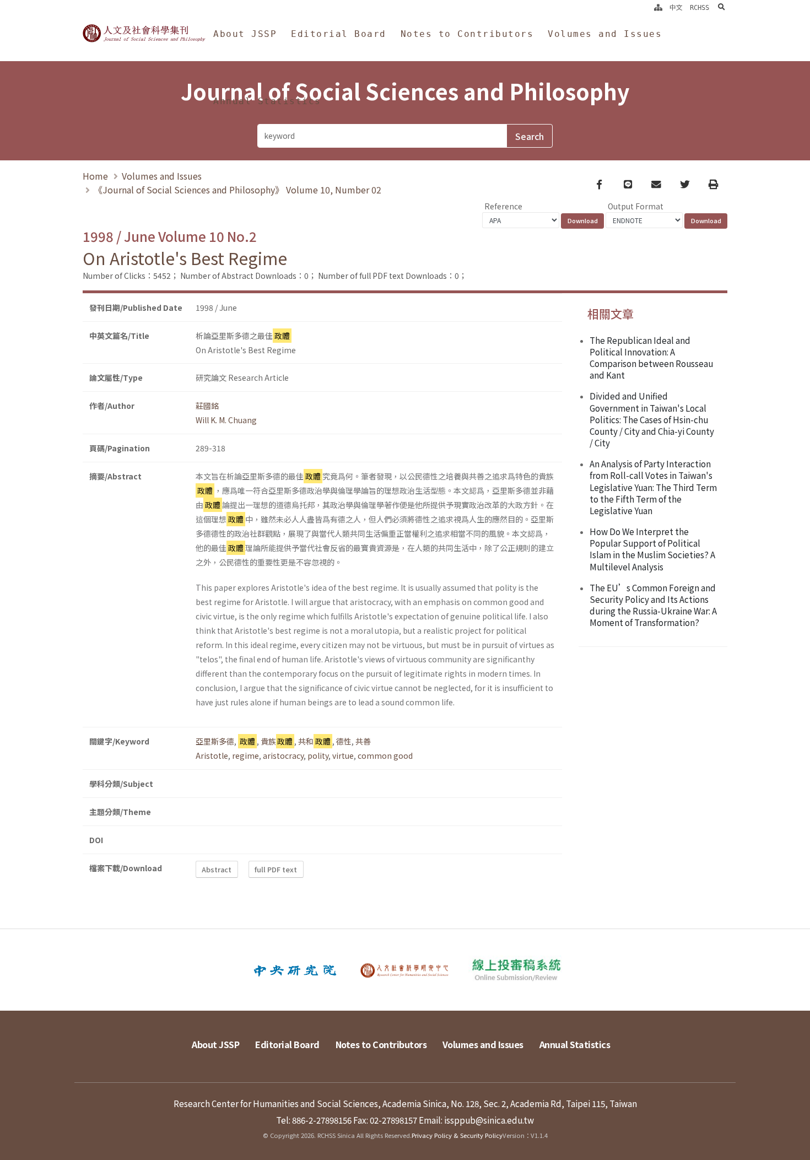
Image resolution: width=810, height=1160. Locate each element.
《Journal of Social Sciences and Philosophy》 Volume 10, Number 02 (237, 189)
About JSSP (245, 34)
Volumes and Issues (605, 34)
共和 (314, 741)
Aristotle (212, 755)
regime (245, 755)
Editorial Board (338, 34)
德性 (344, 741)
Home (95, 175)
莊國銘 (207, 405)
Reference (503, 206)
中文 (676, 8)
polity (317, 755)
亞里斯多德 (215, 741)
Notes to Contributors (467, 34)
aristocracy (283, 755)
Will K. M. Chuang (226, 419)
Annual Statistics (267, 101)
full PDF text (276, 869)
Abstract (216, 869)
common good (385, 755)
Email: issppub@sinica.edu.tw (476, 1120)
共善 (363, 741)
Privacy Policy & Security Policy (457, 1135)
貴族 (277, 741)
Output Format (635, 206)
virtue (343, 755)
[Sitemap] (658, 8)
